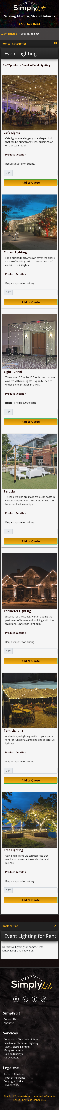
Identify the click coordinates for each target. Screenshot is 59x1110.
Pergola (9, 491)
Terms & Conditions (15, 1074)
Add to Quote (31, 182)
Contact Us (10, 1019)
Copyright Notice (13, 1081)
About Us (9, 1023)
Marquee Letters (13, 1050)
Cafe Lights (12, 133)
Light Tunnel (13, 372)
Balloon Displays (13, 1054)
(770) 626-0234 (29, 24)
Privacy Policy (11, 1085)
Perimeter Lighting (17, 611)
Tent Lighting (13, 730)
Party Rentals (11, 1057)
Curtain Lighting (15, 252)
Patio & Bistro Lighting (17, 1046)
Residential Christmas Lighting (21, 1043)
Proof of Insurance (14, 1077)
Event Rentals (9, 34)
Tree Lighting (13, 850)
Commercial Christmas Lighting (21, 1039)
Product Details (15, 154)
